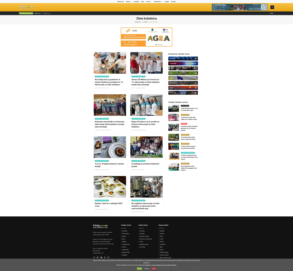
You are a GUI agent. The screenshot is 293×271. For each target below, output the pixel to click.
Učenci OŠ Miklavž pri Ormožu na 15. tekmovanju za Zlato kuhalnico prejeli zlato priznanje (145, 82)
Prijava (271, 13)
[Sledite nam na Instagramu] (44, 13)
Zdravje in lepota (144, 236)
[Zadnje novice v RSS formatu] (50, 13)
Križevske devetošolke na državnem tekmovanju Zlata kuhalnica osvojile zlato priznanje (109, 124)
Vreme (162, 249)
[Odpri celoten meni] (272, 7)
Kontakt (173, 1)
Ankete (162, 241)
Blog (161, 247)
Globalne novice (144, 244)
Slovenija (142, 231)
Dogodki (136, 1)
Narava (124, 247)
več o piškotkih (147, 265)
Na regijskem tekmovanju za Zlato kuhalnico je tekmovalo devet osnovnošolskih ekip (145, 206)
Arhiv (142, 1)
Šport (123, 239)
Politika (124, 241)
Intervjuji (142, 233)
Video (161, 236)
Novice (128, 1)
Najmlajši (124, 255)
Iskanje (167, 1)
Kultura (124, 236)
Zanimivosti (125, 249)
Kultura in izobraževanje (102, 76)
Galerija (162, 233)
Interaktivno (157, 1)
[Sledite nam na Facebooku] (42, 13)
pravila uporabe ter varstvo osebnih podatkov (164, 265)
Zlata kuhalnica (154, 22)
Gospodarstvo (126, 244)
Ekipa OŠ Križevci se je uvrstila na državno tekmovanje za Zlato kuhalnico (145, 124)
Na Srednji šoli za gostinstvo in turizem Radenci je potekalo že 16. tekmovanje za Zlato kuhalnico (109, 82)
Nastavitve (147, 268)
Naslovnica (120, 1)
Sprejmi (139, 268)
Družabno (124, 231)
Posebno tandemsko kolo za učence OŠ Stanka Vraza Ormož (189, 157)
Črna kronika (125, 233)
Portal (148, 1)
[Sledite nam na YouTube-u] (46, 13)
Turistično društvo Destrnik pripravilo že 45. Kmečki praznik (189, 128)
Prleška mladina (164, 255)
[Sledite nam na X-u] (48, 13)
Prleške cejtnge (164, 252)
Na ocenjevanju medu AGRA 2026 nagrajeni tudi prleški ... (189, 168)
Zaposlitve (163, 244)
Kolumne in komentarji (146, 239)
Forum (161, 239)
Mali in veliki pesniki (165, 257)
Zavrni (154, 268)
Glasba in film (126, 252)
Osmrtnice (142, 247)
